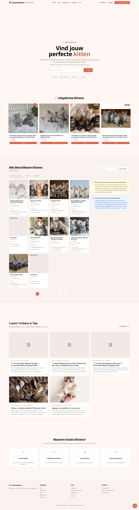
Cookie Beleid (105, 492)
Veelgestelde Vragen (76, 490)
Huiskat (83, 77)
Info (80, 2)
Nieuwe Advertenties (16, 175)
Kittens (54, 2)
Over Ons (73, 497)
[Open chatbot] (135, 506)
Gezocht (27, 175)
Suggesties (74, 488)
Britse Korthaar (64, 77)
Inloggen (110, 2)
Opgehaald (37, 175)
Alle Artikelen (123, 326)
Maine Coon (74, 77)
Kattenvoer (74, 2)
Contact (73, 495)
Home (41, 488)
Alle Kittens (43, 490)
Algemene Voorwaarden (108, 490)
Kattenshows (65, 2)
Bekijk (23, 143)
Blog (59, 2)
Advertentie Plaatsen (123, 2)
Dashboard (103, 2)
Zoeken (88, 70)
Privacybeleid (105, 488)
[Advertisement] (57, 18)
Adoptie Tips (74, 492)
